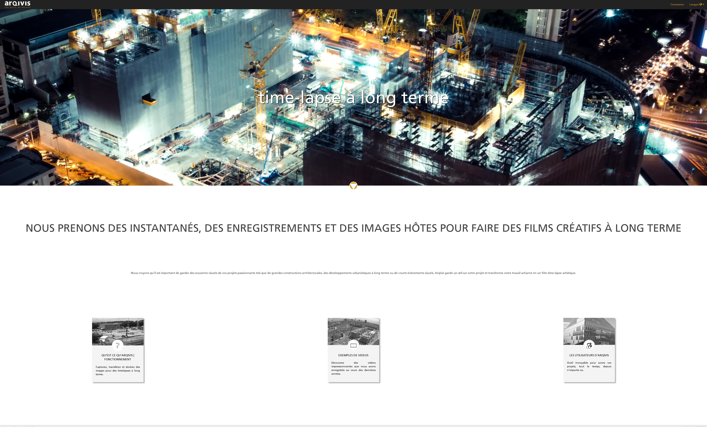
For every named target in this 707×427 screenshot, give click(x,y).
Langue (694, 4)
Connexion (677, 4)
